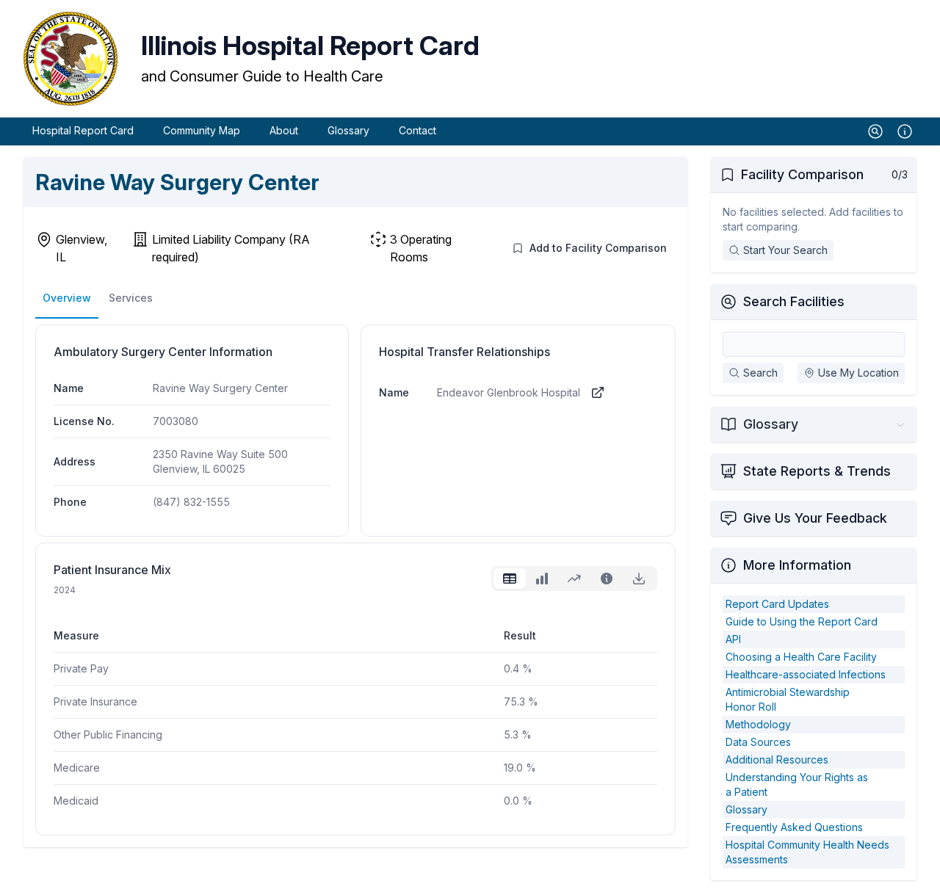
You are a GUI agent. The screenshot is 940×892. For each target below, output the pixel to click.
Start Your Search (785, 250)
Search (760, 372)
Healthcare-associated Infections (806, 674)
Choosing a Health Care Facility (801, 656)
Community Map (201, 130)
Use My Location (858, 372)
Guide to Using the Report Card (802, 621)
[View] (598, 393)
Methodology (758, 724)
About (284, 130)
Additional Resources (777, 759)
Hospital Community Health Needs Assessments (807, 852)
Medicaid (76, 800)
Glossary (348, 130)
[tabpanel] (355, 706)
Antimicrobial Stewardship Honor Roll (788, 699)
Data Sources (758, 742)
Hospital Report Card (83, 130)
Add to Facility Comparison (598, 248)
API (733, 639)
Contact (417, 130)
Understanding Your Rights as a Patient (797, 784)
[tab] (510, 578)
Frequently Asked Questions (794, 827)
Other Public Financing (108, 734)
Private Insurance (95, 701)
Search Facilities (794, 301)
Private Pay (81, 668)
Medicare (77, 767)
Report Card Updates (777, 604)
